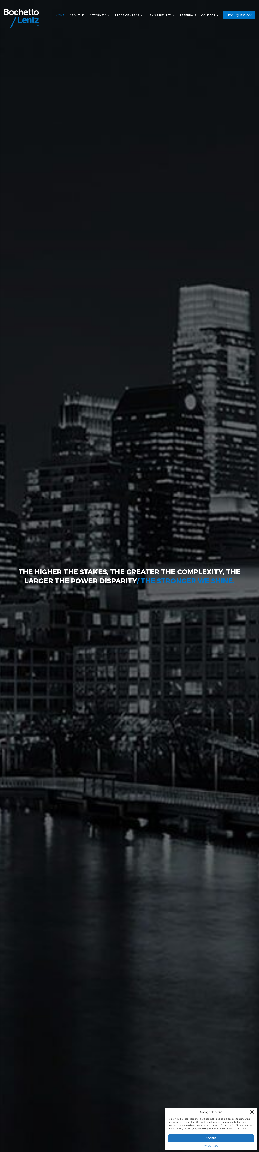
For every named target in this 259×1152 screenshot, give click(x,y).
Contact (208, 15)
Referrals (188, 15)
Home (60, 15)
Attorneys (98, 15)
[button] (252, 1112)
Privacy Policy (211, 1146)
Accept (211, 1138)
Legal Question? (239, 15)
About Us (77, 15)
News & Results (159, 15)
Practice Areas (127, 15)
